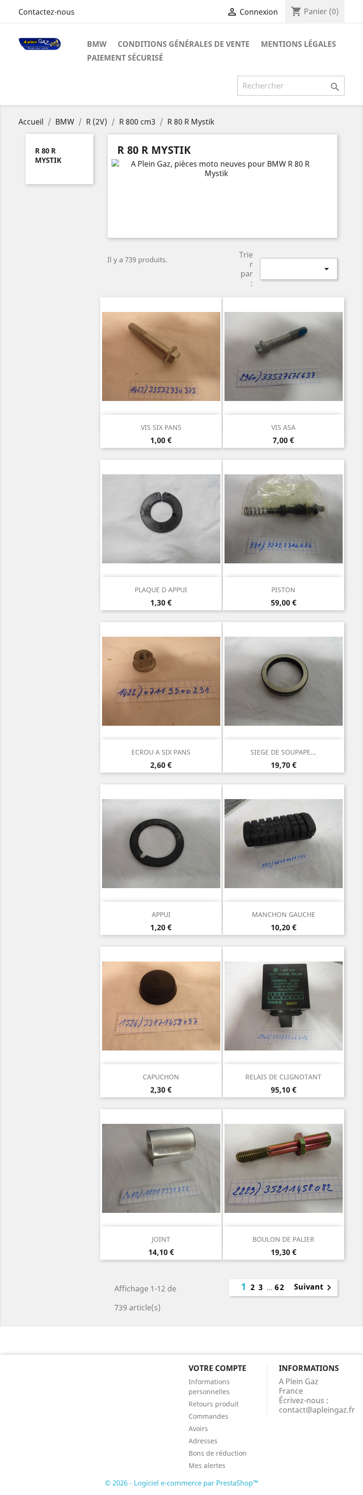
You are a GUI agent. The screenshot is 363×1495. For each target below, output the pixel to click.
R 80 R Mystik (48, 155)
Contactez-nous (46, 12)
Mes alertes (207, 1465)
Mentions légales (298, 44)
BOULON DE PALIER (283, 1239)
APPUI (161, 914)
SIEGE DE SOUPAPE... (283, 752)
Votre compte (217, 1368)
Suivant (314, 1287)
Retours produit (214, 1403)
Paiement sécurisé (125, 58)
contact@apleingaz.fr (317, 1410)
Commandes (208, 1416)
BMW (96, 44)
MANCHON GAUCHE (283, 914)
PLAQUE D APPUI (161, 589)
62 (280, 1287)
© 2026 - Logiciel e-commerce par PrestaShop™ (182, 1482)
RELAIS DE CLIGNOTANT (283, 1076)
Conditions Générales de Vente (184, 44)
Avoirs (198, 1428)
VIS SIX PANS (161, 427)
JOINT (161, 1239)
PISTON (283, 589)
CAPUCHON (161, 1076)
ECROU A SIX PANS (160, 752)
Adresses (203, 1440)
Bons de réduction (218, 1453)
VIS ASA (283, 427)
